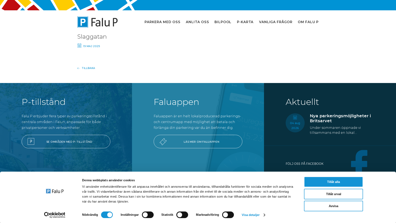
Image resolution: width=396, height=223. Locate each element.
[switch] (148, 214)
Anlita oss (197, 22)
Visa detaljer (251, 215)
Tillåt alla (333, 182)
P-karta (245, 22)
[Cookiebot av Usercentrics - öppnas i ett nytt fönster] (55, 215)
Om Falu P (308, 22)
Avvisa (333, 206)
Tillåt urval (333, 194)
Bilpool (223, 22)
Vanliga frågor (275, 22)
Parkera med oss (162, 22)
